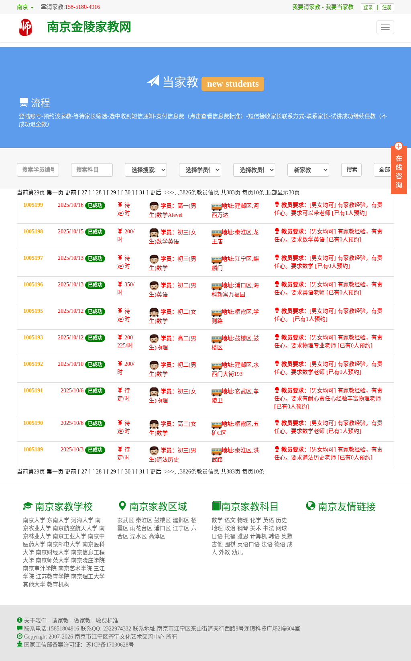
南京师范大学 (52, 560)
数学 (217, 520)
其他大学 (34, 584)
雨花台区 (141, 528)
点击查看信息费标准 (215, 116)
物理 (242, 520)
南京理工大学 (88, 576)
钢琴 (242, 528)
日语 (217, 536)
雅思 (242, 536)
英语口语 (248, 544)
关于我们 (35, 621)
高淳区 (157, 536)
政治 (230, 528)
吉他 (217, 544)
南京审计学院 (40, 568)
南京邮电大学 (64, 544)
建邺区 (181, 520)
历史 (281, 520)
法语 (267, 544)
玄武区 (125, 520)
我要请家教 (303, 7)
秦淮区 (144, 520)
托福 (230, 536)
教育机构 (58, 584)
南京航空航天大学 (75, 528)
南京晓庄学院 (88, 560)
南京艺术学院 (75, 568)
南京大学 (34, 520)
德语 (279, 544)
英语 (268, 520)
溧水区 (138, 536)
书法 (268, 528)
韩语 (274, 536)
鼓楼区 (162, 520)
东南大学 (58, 520)
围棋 (230, 544)
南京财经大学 (52, 552)
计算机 (258, 536)
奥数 (287, 536)
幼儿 (237, 552)
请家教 (60, 621)
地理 (217, 528)
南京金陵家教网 (89, 26)
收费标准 (107, 621)
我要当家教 (342, 7)
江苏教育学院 (52, 576)
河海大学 (82, 520)
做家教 (82, 621)
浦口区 (162, 528)
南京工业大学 (69, 536)
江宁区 (181, 528)
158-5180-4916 (82, 7)
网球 (281, 528)
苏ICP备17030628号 (110, 645)
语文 (230, 520)
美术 (255, 528)
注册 (387, 7)
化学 (255, 520)
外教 (224, 552)
